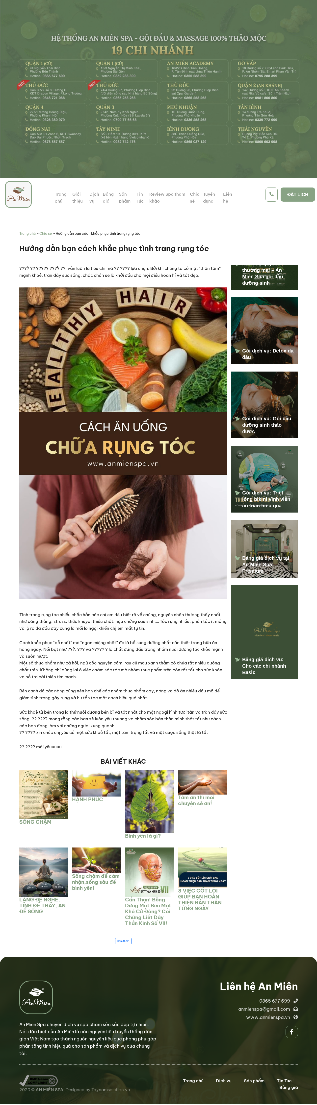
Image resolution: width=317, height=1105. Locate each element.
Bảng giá (288, 1087)
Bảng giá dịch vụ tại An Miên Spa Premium (265, 564)
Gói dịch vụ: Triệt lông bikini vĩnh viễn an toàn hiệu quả (266, 499)
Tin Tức (284, 1080)
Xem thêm (123, 941)
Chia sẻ (45, 233)
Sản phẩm (254, 1080)
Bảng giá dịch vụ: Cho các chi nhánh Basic (264, 666)
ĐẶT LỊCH (297, 194)
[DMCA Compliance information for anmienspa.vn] (38, 1078)
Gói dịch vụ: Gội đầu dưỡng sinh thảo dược (266, 425)
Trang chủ (27, 233)
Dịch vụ (224, 1080)
